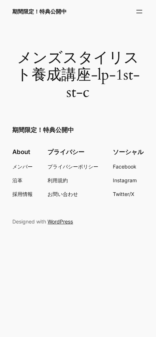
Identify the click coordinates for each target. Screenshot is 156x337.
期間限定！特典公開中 (39, 11)
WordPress (60, 221)
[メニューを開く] (139, 11)
